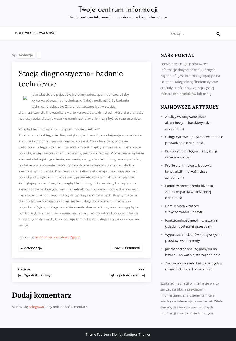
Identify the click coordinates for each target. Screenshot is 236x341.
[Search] (218, 34)
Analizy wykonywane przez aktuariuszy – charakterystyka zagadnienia (188, 122)
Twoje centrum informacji (118, 9)
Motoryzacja (32, 248)
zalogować (37, 307)
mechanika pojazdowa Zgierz (57, 237)
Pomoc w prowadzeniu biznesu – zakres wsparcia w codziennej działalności (190, 192)
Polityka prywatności (35, 33)
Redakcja (26, 55)
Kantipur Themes (137, 334)
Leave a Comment (127, 247)
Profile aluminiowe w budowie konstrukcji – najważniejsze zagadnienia (188, 171)
